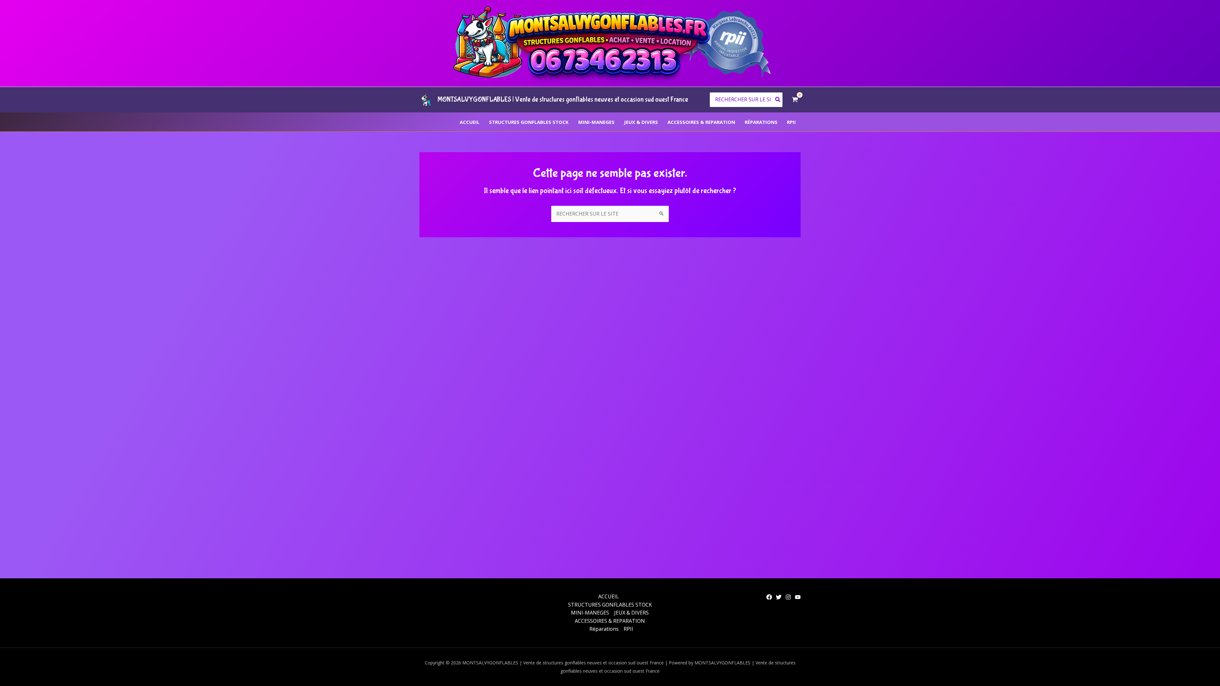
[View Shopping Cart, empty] (795, 99)
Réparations (761, 122)
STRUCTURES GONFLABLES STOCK (529, 122)
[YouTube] (798, 597)
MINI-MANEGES (596, 122)
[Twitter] (779, 597)
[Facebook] (769, 597)
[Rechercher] (778, 100)
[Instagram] (788, 597)
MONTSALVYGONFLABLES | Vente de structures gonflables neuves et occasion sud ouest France (562, 100)
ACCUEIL (469, 122)
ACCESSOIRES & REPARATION (701, 122)
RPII (791, 122)
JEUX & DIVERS (641, 122)
